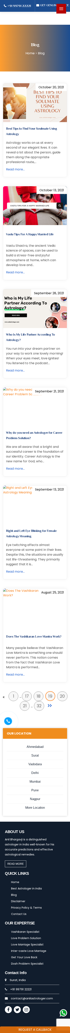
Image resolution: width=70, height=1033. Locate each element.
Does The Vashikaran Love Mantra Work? (33, 636)
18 (38, 696)
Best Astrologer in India (26, 888)
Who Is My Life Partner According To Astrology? (30, 337)
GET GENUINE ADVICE (54, 5)
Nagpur (35, 799)
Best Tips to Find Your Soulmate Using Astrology (31, 131)
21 (25, 706)
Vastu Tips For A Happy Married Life (30, 234)
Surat (35, 755)
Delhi (35, 773)
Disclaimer (18, 901)
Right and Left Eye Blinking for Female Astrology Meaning (31, 533)
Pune (35, 790)
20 (62, 696)
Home (15, 882)
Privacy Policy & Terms (26, 908)
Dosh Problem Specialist (27, 964)
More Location (35, 807)
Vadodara (35, 764)
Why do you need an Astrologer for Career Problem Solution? (34, 435)
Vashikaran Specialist (25, 932)
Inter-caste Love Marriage (28, 951)
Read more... (15, 169)
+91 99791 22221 (19, 6)
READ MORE (15, 863)
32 (39, 706)
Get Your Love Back (24, 957)
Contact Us (18, 914)
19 (50, 696)
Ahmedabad (35, 746)
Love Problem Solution (26, 938)
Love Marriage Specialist (27, 944)
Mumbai (35, 781)
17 (27, 696)
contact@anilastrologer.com (32, 998)
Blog (14, 895)
